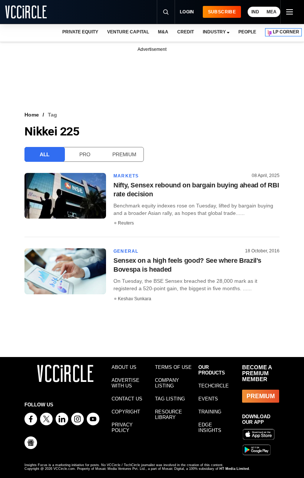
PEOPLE (247, 32)
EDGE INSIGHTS (209, 427)
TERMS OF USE (173, 367)
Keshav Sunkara (134, 298)
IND (255, 11)
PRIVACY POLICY (122, 427)
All (45, 154)
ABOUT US (124, 367)
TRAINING (209, 412)
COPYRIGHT (126, 412)
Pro (84, 154)
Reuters (126, 223)
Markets (126, 176)
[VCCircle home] (26, 12)
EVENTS (208, 399)
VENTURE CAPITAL (128, 32)
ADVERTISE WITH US (125, 383)
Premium (124, 154)
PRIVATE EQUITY (80, 32)
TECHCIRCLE (213, 386)
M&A (163, 32)
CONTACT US (127, 399)
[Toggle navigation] (289, 12)
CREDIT (185, 32)
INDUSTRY (214, 32)
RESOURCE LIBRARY (168, 414)
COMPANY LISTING (167, 383)
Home (31, 115)
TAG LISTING (170, 399)
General (125, 251)
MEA (272, 11)
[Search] (166, 12)
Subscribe (222, 11)
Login (187, 11)
